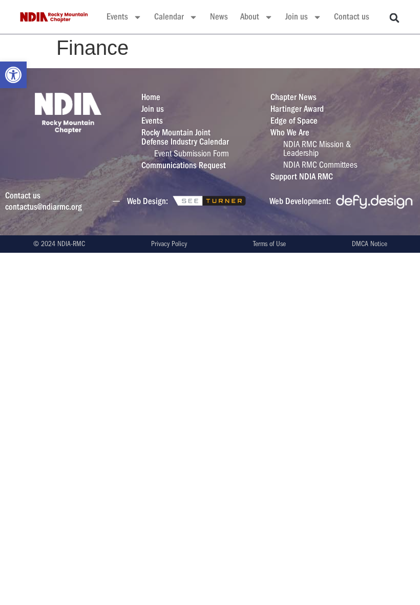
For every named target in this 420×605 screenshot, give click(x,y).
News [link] (219, 17)
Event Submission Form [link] (191, 153)
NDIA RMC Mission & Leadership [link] (317, 148)
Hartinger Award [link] (297, 109)
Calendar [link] (169, 17)
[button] (395, 18)
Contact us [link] (351, 17)
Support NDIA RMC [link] (301, 177)
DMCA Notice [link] (369, 243)
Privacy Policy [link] (169, 243)
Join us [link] (296, 17)
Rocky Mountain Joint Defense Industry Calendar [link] (185, 137)
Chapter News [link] (293, 97)
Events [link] (117, 17)
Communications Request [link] (183, 165)
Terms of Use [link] (269, 243)
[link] (13, 75)
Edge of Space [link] (294, 121)
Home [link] (150, 97)
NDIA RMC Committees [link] (320, 165)
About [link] (249, 17)
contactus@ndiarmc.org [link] (43, 207)
